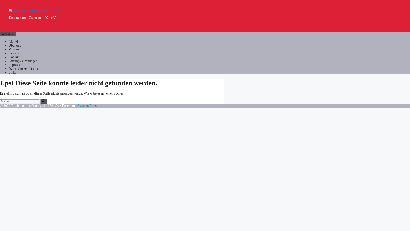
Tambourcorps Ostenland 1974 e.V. (32, 17)
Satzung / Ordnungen (23, 61)
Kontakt (14, 57)
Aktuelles (15, 41)
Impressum (16, 65)
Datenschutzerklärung (23, 68)
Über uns (15, 45)
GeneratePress (87, 105)
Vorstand (14, 49)
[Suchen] (43, 101)
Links (12, 72)
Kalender (15, 53)
